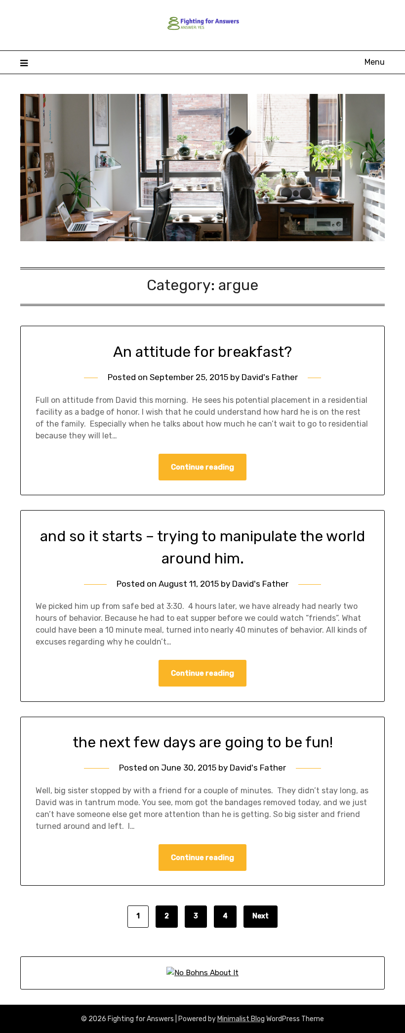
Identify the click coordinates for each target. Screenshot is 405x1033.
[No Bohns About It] (202, 972)
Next (260, 916)
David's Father (270, 377)
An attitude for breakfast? (202, 352)
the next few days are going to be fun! (203, 742)
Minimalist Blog (241, 1019)
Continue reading (202, 467)
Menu (374, 62)
